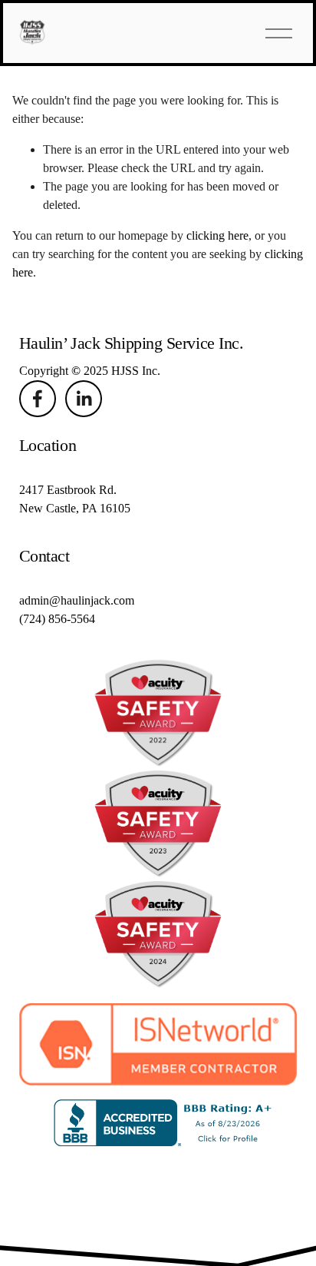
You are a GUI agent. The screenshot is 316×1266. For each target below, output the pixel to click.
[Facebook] (37, 398)
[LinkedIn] (83, 398)
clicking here (217, 235)
